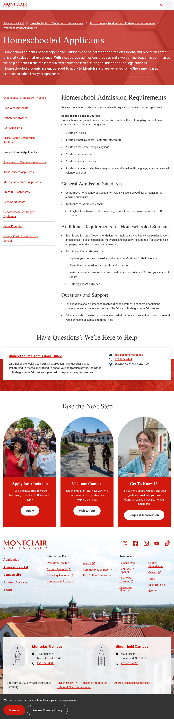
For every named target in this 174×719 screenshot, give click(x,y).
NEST (151, 578)
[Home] (15, 5)
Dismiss (14, 710)
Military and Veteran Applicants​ (22, 182)
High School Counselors (97, 575)
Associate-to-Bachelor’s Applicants (24, 162)
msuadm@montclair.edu (129, 354)
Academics (11, 559)
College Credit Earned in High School (20, 238)
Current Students (57, 569)
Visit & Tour (87, 510)
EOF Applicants (12, 127)
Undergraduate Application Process (24, 97)
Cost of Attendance (155, 564)
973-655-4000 (45, 663)
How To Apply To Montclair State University (56, 23)
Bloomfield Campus (132, 646)
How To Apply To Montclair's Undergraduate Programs (122, 23)
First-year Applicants (15, 108)
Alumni (87, 563)
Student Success (15, 582)
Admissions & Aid (13, 23)
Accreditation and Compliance (132, 682)
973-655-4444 (123, 359)
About (7, 590)
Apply (30, 510)
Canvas (152, 572)
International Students (60, 581)
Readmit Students (14, 202)
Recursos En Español (126, 570)
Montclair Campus (47, 646)
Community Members (96, 569)
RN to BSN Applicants (16, 192)
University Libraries (125, 579)
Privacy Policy (65, 682)
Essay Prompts (12, 226)
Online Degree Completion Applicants (19, 140)
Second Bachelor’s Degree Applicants (19, 214)
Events (152, 590)
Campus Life (12, 574)
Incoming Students (58, 575)
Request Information (144, 515)
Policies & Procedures (94, 682)
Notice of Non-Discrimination (74, 687)
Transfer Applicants (15, 118)
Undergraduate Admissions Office (35, 356)
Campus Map (127, 563)
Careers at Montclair (125, 589)
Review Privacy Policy (47, 710)
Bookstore (154, 584)
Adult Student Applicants (18, 172)
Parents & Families (58, 563)
